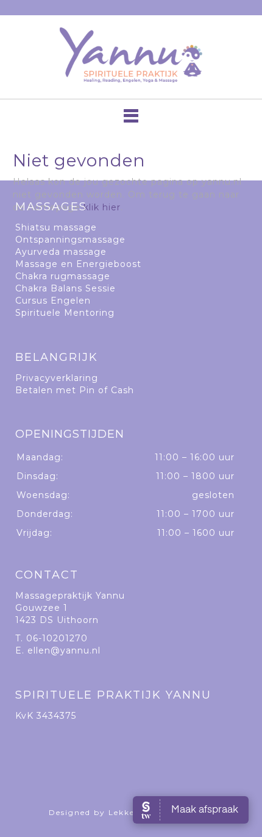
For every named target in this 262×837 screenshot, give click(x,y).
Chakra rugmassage (62, 276)
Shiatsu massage (56, 227)
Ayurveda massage (61, 251)
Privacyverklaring (56, 377)
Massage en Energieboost (78, 263)
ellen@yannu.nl (64, 650)
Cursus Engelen (53, 300)
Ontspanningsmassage (70, 239)
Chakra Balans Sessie (65, 288)
